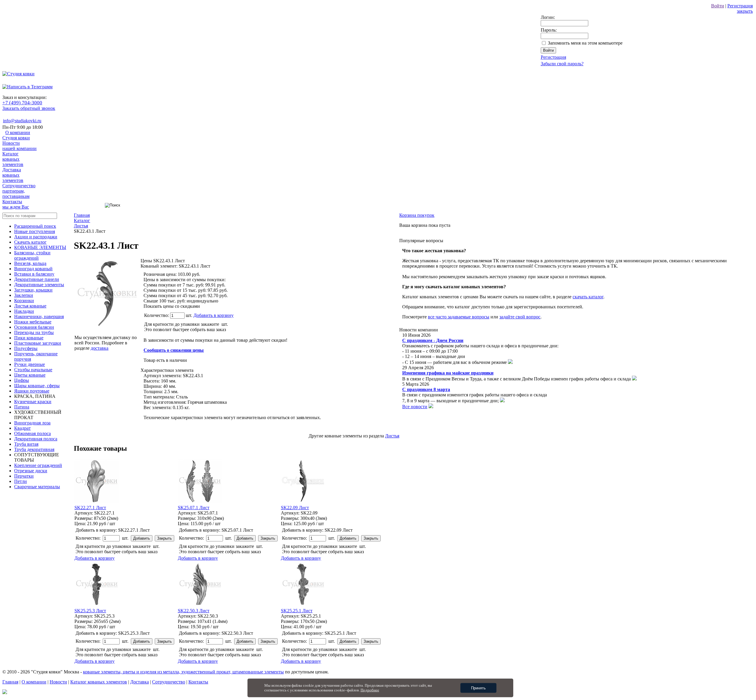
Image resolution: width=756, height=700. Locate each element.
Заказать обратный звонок (28, 108)
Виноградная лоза (32, 422)
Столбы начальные (33, 369)
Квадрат (22, 428)
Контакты (15, 204)
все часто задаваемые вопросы (458, 316)
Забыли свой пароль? (562, 63)
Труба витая (26, 444)
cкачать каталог (588, 296)
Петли (20, 481)
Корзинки (24, 300)
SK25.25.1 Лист (296, 610)
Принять (478, 688)
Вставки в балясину (34, 273)
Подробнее (370, 690)
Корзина (416, 215)
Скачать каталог (30, 242)
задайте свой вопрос (519, 316)
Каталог (12, 159)
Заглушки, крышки (33, 289)
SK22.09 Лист (295, 507)
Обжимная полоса (32, 433)
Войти (717, 5)
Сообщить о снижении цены (174, 350)
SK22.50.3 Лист (193, 610)
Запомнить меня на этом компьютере (585, 42)
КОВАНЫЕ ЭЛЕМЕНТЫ (40, 247)
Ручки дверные (29, 364)
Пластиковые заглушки (37, 343)
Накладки (24, 311)
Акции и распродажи (35, 236)
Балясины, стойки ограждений (32, 255)
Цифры (21, 380)
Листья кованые (30, 305)
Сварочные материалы (37, 486)
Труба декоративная (34, 449)
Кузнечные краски (32, 401)
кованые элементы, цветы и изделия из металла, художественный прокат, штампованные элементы (183, 671)
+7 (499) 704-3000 (22, 102)
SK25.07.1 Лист (193, 507)
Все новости (414, 406)
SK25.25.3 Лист (90, 610)
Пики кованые (28, 337)
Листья (392, 435)
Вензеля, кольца (30, 263)
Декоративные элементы (39, 284)
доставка (99, 348)
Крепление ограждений (38, 465)
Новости (19, 146)
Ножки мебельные (32, 321)
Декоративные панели (36, 279)
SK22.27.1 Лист (90, 507)
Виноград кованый (33, 268)
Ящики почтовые (31, 390)
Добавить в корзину (213, 315)
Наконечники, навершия (39, 316)
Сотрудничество (18, 191)
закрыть (745, 11)
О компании (16, 135)
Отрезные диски (30, 470)
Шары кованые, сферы (37, 385)
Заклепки (23, 295)
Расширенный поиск (35, 226)
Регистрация (740, 5)
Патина (21, 406)
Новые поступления (34, 231)
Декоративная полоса (35, 438)
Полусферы (26, 348)
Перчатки (24, 475)
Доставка (12, 175)
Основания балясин (34, 327)
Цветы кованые (29, 374)
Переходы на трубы (34, 332)
